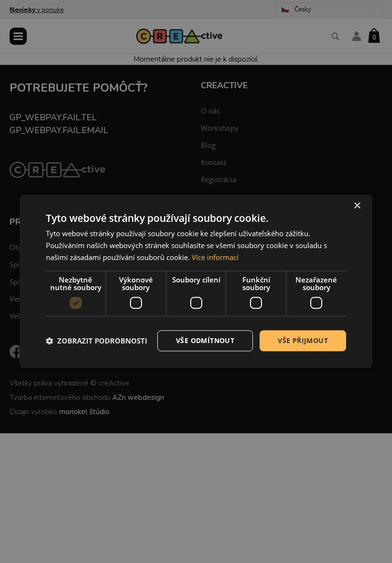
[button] (96, 340)
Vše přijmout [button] (303, 340)
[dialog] (196, 281)
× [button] (356, 205)
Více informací (215, 257)
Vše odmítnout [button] (205, 340)
